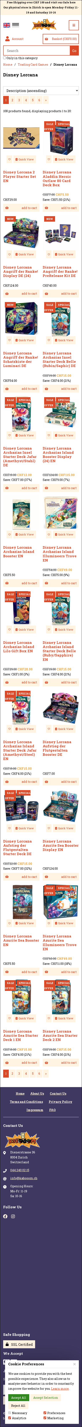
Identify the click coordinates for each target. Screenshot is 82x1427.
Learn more (60, 1389)
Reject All (18, 1406)
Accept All (18, 1398)
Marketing (55, 1418)
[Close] (74, 1364)
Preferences (56, 1413)
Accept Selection (45, 1398)
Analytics (19, 1418)
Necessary (19, 1413)
